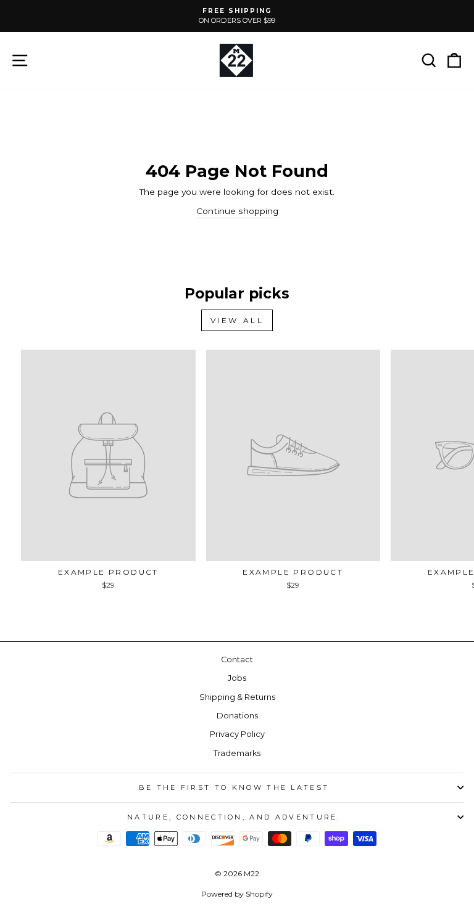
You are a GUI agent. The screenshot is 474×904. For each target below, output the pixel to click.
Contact (237, 659)
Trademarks (237, 753)
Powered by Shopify (237, 893)
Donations (237, 715)
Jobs (237, 678)
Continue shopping (237, 211)
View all (237, 320)
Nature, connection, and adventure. (234, 817)
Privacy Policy (237, 734)
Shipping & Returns (237, 697)
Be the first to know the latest (234, 787)
